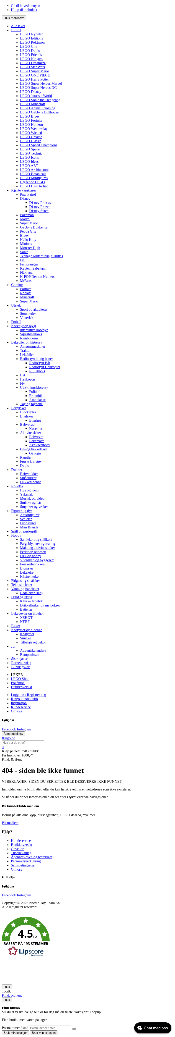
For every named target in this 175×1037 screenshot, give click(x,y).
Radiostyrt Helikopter (44, 367)
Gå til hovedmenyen (25, 6)
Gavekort (17, 849)
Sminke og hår (30, 502)
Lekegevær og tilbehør (27, 613)
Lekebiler (27, 355)
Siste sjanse (19, 659)
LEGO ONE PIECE (35, 75)
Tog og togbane (31, 404)
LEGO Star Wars (32, 67)
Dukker (16, 470)
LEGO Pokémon (32, 42)
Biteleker (26, 416)
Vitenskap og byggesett (37, 560)
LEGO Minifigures (34, 178)
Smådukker (28, 478)
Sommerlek (28, 313)
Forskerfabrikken (32, 564)
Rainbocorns (29, 338)
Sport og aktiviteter (33, 309)
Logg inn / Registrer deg (28, 695)
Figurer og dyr (21, 511)
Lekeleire (26, 572)
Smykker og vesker (34, 507)
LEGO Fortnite (31, 120)
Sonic (24, 252)
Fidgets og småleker (25, 581)
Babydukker (29, 474)
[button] (87, 937)
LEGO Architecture (34, 170)
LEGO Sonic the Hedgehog (40, 100)
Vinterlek (26, 318)
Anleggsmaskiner (32, 346)
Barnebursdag (21, 663)
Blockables (28, 412)
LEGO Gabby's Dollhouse (39, 112)
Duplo (24, 465)
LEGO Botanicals (33, 174)
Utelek (16, 305)
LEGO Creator (31, 137)
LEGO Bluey (30, 116)
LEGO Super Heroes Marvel (41, 83)
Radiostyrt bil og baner (36, 359)
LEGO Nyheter (31, 34)
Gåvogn (35, 453)
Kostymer (27, 634)
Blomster (26, 568)
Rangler (25, 457)
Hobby (16, 535)
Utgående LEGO (32, 182)
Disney (25, 198)
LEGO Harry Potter (34, 79)
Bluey (24, 235)
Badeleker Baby (31, 593)
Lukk (7, 987)
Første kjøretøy (31, 461)
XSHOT (26, 618)
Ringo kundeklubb (24, 699)
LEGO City (28, 46)
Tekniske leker (21, 585)
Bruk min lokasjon (15, 1032)
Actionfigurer (29, 515)
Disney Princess (40, 203)
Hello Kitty (28, 240)
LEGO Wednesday (34, 129)
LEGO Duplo (30, 51)
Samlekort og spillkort (36, 539)
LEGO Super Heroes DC (38, 87)
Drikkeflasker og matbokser (40, 605)
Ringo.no (8, 738)
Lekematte (36, 441)
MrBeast (26, 281)
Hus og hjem (29, 490)
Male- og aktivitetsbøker (37, 548)
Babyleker (18, 408)
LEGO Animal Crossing (37, 108)
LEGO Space (30, 149)
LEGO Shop (20, 679)
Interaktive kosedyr (34, 330)
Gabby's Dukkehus (34, 227)
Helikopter (27, 379)
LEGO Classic (30, 141)
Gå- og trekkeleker (33, 449)
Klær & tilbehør (31, 601)
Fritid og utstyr (21, 597)
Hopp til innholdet (24, 10)
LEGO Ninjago (31, 59)
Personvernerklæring (26, 861)
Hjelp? (10, 877)
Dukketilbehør (30, 482)
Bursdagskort (20, 667)
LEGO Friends (31, 55)
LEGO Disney (30, 92)
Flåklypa (26, 272)
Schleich (26, 519)
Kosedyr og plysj (23, 326)
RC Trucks (37, 371)
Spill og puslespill (24, 531)
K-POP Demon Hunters (37, 276)
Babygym (36, 437)
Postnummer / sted (15, 1028)
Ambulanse (37, 400)
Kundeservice (21, 707)
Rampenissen (29, 654)
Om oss (16, 711)
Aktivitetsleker (30, 433)
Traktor (25, 350)
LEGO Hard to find (34, 186)
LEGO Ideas (29, 161)
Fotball (16, 322)
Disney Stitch (39, 211)
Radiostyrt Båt (39, 363)
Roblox (25, 293)
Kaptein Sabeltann (33, 268)
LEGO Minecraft (32, 104)
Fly (22, 383)
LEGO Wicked (31, 133)
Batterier (26, 609)
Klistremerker (30, 576)
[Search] (74, 1029)
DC (22, 260)
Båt (22, 375)
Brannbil (35, 396)
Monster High (30, 248)
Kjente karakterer (23, 190)
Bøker (15, 626)
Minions (26, 244)
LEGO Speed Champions (38, 145)
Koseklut (35, 429)
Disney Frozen (39, 207)
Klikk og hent (12, 995)
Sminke (25, 638)
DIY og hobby (30, 556)
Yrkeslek (26, 494)
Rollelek (17, 486)
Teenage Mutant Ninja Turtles (41, 256)
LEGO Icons (29, 157)
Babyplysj (27, 424)
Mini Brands (29, 527)
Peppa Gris (28, 231)
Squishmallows (31, 334)
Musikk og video (32, 498)
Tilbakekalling (21, 853)
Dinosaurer (28, 523)
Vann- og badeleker (25, 589)
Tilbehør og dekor (33, 642)
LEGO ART (29, 166)
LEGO (16, 30)
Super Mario (29, 223)
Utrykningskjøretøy (34, 387)
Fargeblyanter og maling (37, 544)
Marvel (25, 219)
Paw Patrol (28, 194)
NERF (25, 622)
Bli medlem (10, 823)
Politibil (34, 392)
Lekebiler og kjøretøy (26, 342)
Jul (13, 646)
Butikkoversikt (21, 687)
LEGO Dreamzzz (33, 63)
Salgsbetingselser (23, 865)
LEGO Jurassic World (36, 96)
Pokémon (27, 215)
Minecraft (27, 297)
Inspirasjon (19, 703)
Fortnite (25, 289)
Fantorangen (29, 264)
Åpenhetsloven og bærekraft (31, 857)
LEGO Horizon (31, 124)
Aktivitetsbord (39, 445)
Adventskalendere (33, 650)
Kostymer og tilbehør (26, 630)
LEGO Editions (31, 38)
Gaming (17, 285)
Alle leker (18, 26)
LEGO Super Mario (34, 71)
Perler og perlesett (33, 552)
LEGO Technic (31, 153)
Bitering (35, 420)
